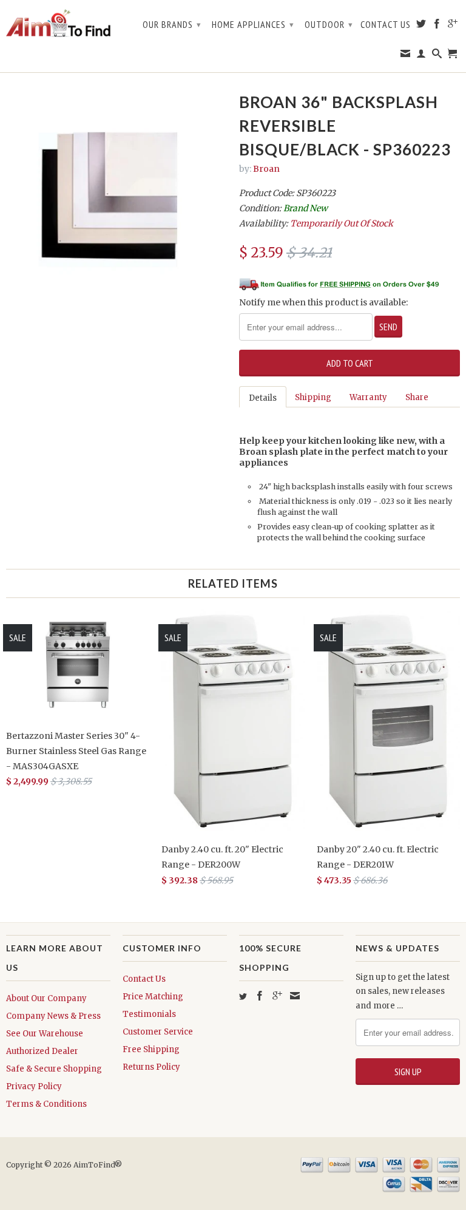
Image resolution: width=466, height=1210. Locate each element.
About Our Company (46, 998)
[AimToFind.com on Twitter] (421, 26)
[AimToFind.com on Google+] (453, 26)
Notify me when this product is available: (323, 302)
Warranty (368, 397)
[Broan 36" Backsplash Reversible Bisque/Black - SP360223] (116, 200)
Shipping (313, 397)
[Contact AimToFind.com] (405, 56)
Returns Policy (151, 1067)
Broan (266, 168)
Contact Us (385, 24)
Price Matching (153, 996)
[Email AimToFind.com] (295, 996)
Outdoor (329, 24)
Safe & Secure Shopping (54, 1069)
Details (263, 398)
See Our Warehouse (44, 1033)
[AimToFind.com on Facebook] (437, 26)
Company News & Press (53, 1016)
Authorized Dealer (42, 1051)
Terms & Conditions (46, 1104)
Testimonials (149, 1014)
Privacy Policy (34, 1086)
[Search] (437, 56)
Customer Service (158, 1032)
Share (416, 397)
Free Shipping (151, 1049)
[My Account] (421, 56)
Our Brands (172, 24)
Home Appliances (253, 24)
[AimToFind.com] (58, 23)
